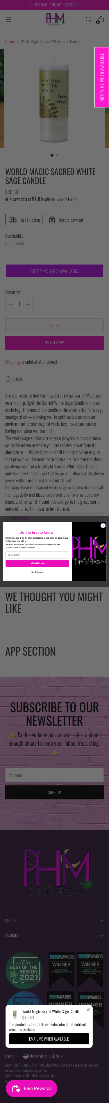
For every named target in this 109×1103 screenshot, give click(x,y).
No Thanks (37, 572)
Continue (37, 563)
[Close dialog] (103, 525)
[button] (101, 77)
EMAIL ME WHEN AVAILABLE (49, 1039)
